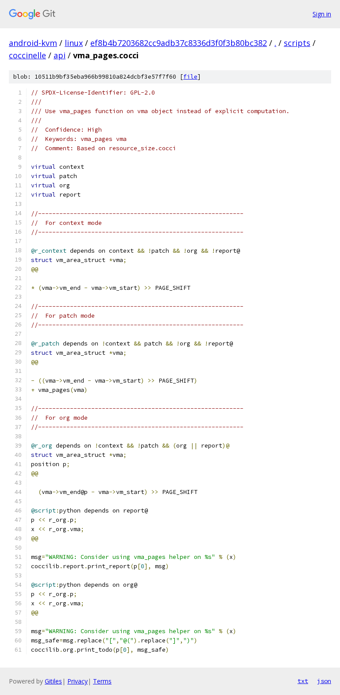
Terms (102, 681)
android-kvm (33, 43)
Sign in (322, 14)
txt (303, 681)
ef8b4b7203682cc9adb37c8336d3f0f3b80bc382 (178, 43)
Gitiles (53, 681)
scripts (297, 43)
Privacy (77, 681)
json (324, 681)
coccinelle (27, 55)
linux (74, 43)
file (190, 76)
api (60, 55)
